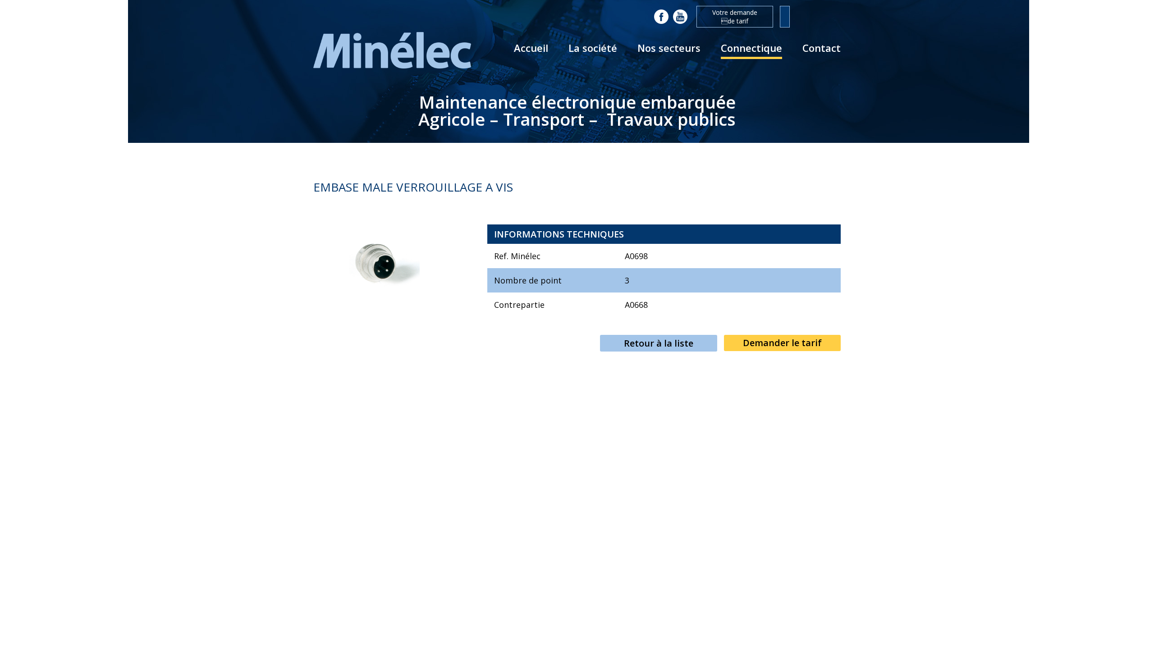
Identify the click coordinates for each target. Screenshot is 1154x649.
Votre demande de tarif (734, 16)
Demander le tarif (782, 343)
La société (592, 48)
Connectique (751, 48)
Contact (821, 48)
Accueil (531, 48)
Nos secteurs (669, 48)
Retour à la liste (658, 343)
